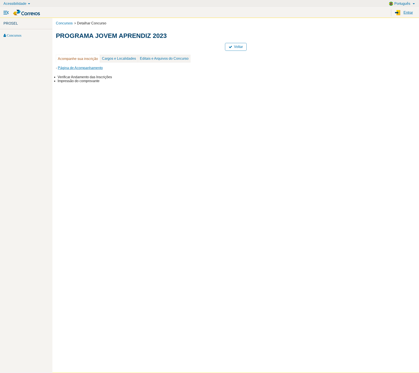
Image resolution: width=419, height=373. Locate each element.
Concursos (13, 35)
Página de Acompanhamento (80, 68)
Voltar (237, 47)
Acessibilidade (14, 3)
